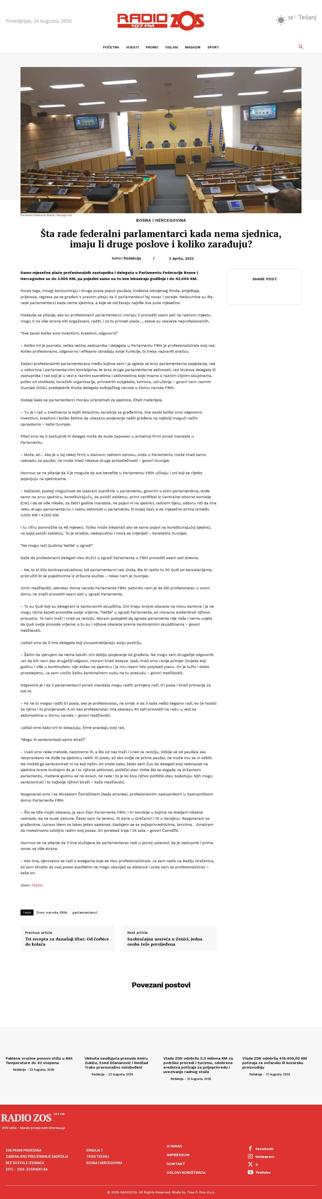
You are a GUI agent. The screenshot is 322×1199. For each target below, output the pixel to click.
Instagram (265, 1156)
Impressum (178, 1155)
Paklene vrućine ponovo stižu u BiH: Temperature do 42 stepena (39, 1060)
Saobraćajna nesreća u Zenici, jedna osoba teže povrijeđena (164, 941)
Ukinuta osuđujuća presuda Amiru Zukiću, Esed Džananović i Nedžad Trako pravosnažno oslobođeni (116, 1062)
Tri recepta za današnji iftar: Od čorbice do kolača (67, 941)
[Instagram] (250, 1156)
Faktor (37, 885)
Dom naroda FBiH (52, 912)
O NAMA (174, 1146)
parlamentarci (85, 912)
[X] (253, 290)
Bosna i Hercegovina (161, 220)
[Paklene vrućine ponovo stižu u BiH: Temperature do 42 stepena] (43, 1026)
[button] (301, 47)
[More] (286, 290)
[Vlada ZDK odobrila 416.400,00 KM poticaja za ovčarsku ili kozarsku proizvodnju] (279, 1026)
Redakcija (132, 258)
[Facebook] (243, 290)
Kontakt (176, 1163)
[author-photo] (9, 1069)
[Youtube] (250, 1173)
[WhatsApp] (275, 290)
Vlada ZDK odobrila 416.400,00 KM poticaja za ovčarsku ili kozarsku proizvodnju (274, 1062)
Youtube (263, 1172)
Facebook (265, 1149)
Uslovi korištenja (186, 1172)
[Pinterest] (264, 290)
